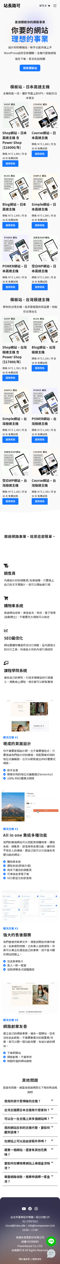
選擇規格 (10, 163)
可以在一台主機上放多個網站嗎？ (27, 1118)
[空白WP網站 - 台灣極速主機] (15, 462)
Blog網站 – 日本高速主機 (14, 206)
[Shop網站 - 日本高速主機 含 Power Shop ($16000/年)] (15, 115)
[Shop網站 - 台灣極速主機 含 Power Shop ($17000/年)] (15, 329)
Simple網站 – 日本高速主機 (44, 206)
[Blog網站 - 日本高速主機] (15, 186)
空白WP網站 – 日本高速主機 (44, 268)
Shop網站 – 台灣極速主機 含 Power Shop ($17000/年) (14, 354)
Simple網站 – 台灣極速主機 (14, 421)
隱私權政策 (24, 1259)
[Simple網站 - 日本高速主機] (45, 186)
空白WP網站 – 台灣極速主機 (14, 483)
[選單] (54, 5)
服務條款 (36, 1259)
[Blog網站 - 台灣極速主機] (45, 329)
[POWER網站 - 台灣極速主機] (45, 401)
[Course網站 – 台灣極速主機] (45, 462)
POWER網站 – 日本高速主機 (14, 268)
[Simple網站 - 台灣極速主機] (15, 401)
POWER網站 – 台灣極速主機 (44, 421)
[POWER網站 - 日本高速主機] (15, 248)
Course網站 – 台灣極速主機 (44, 483)
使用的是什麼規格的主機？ (22, 1101)
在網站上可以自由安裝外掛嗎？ (25, 1141)
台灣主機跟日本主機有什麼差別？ (27, 1110)
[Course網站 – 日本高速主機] (45, 115)
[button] (30, 1101)
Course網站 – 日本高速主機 (44, 135)
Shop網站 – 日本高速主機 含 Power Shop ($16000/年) (14, 140)
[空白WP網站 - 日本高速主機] (45, 248)
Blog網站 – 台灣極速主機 (43, 349)
